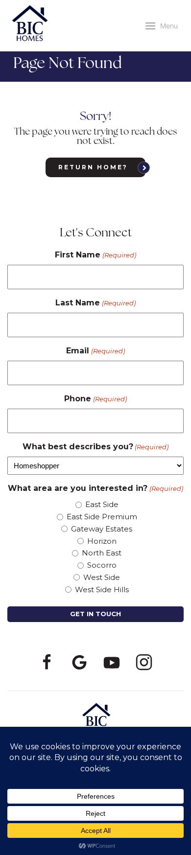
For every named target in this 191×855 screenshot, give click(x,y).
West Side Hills (102, 589)
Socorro (102, 565)
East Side (102, 504)
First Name (95, 254)
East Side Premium (102, 516)
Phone (95, 398)
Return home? (93, 167)
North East (101, 552)
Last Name (95, 302)
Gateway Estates (101, 528)
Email (95, 350)
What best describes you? (95, 446)
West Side (101, 577)
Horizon (102, 541)
